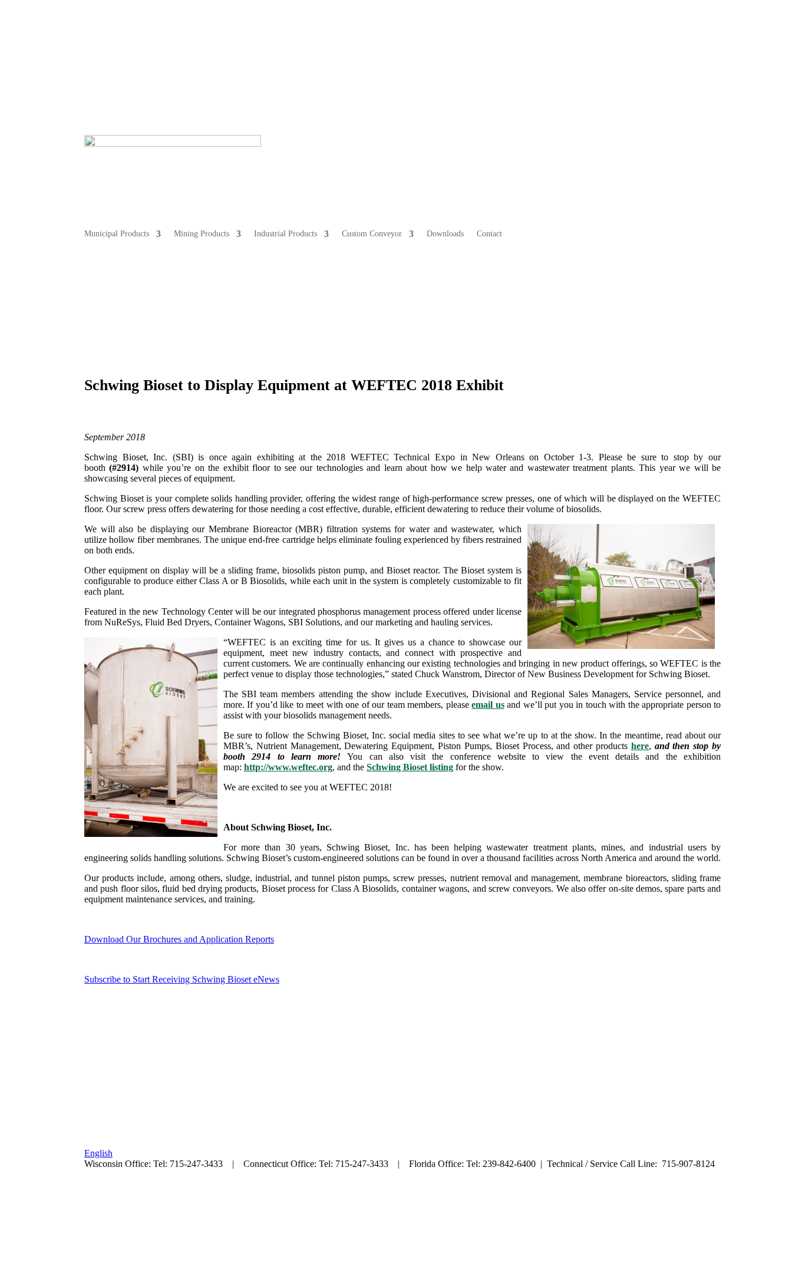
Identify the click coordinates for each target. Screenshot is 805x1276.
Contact (708, 165)
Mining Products (420, 165)
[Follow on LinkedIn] (140, 1196)
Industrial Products (504, 165)
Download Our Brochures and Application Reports (179, 939)
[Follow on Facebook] (93, 1196)
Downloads (663, 165)
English (98, 1153)
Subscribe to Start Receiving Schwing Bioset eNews (181, 979)
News (655, 66)
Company (693, 66)
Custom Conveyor (590, 165)
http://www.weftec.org (288, 767)
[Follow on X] (117, 1196)
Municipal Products (335, 165)
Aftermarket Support (586, 66)
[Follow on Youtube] (164, 1196)
